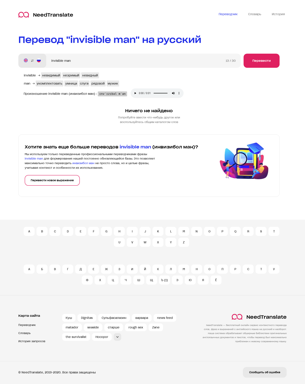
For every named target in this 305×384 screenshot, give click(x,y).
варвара (141, 318)
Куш (69, 318)
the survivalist (76, 337)
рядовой (98, 83)
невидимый (51, 75)
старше (113, 327)
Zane (156, 327)
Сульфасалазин (114, 318)
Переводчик (27, 325)
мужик (113, 83)
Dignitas (87, 318)
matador (72, 327)
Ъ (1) (164, 280)
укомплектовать (49, 83)
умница (71, 83)
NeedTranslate (53, 15)
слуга (84, 83)
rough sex (135, 327)
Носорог (101, 337)
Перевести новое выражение (52, 180)
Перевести (261, 60)
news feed (165, 318)
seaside (93, 327)
